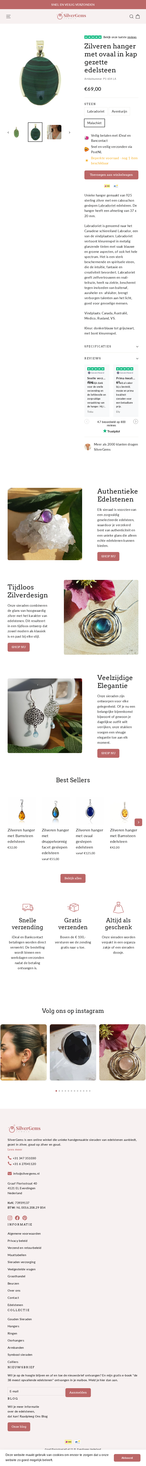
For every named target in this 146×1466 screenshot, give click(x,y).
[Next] (138, 822)
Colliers (13, 1361)
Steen (90, 104)
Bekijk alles (73, 878)
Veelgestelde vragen (22, 1269)
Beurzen (13, 1283)
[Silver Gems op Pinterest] (24, 1217)
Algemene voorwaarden (24, 1233)
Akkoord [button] (127, 1457)
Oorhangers (16, 1340)
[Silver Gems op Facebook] (17, 1217)
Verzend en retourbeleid (24, 1247)
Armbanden (16, 1347)
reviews (92, 358)
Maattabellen (17, 1255)
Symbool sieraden (20, 1354)
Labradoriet (96, 111)
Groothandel (16, 1276)
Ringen (12, 1333)
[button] (135, 423)
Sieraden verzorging (21, 1262)
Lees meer (15, 1149)
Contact (13, 1297)
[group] (23, 1052)
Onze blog (19, 1426)
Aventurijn (119, 111)
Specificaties (97, 346)
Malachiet (94, 123)
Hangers (13, 1326)
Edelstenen (15, 1305)
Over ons (14, 1290)
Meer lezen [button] (62, 1460)
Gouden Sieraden (20, 1319)
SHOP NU (108, 556)
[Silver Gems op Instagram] (10, 1217)
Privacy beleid (17, 1240)
